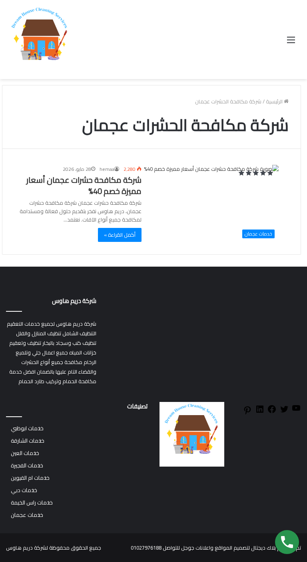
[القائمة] (291, 42)
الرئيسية (275, 101)
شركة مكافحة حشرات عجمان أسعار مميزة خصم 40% (84, 185)
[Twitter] (284, 412)
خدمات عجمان (27, 515)
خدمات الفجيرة (27, 465)
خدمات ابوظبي (27, 428)
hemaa (107, 169)
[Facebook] (272, 412)
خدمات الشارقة (27, 441)
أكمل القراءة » (120, 234)
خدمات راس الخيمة (32, 503)
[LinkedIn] (260, 412)
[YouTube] (296, 411)
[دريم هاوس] (40, 39)
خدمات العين (25, 453)
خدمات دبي (24, 490)
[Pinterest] (247, 413)
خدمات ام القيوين (30, 478)
